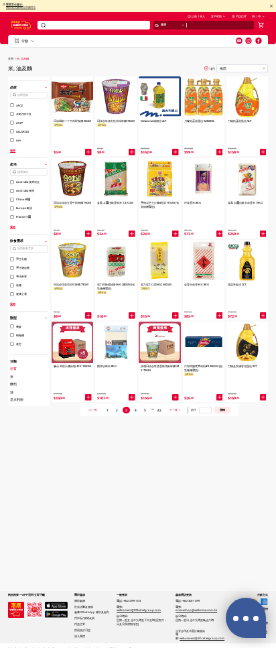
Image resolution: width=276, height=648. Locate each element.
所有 (13, 369)
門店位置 (241, 16)
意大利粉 (16, 399)
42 (159, 410)
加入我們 (79, 636)
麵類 (13, 384)
